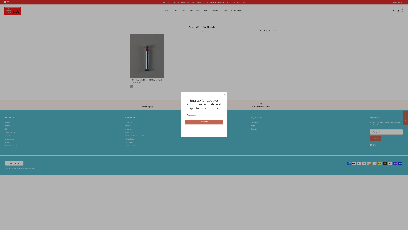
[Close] (224, 95)
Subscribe (204, 122)
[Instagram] (205, 128)
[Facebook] (202, 128)
